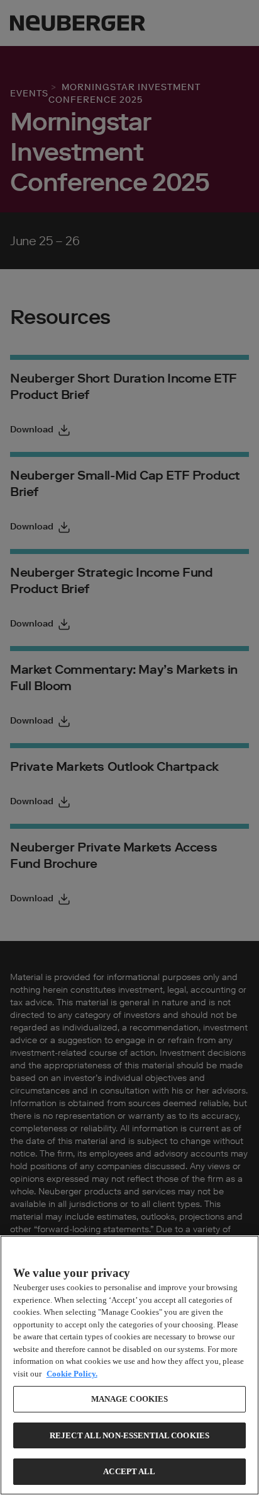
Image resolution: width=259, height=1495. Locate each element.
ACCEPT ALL (129, 1471)
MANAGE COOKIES (129, 1399)
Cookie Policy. (72, 1373)
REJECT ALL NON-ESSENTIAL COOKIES (129, 1435)
